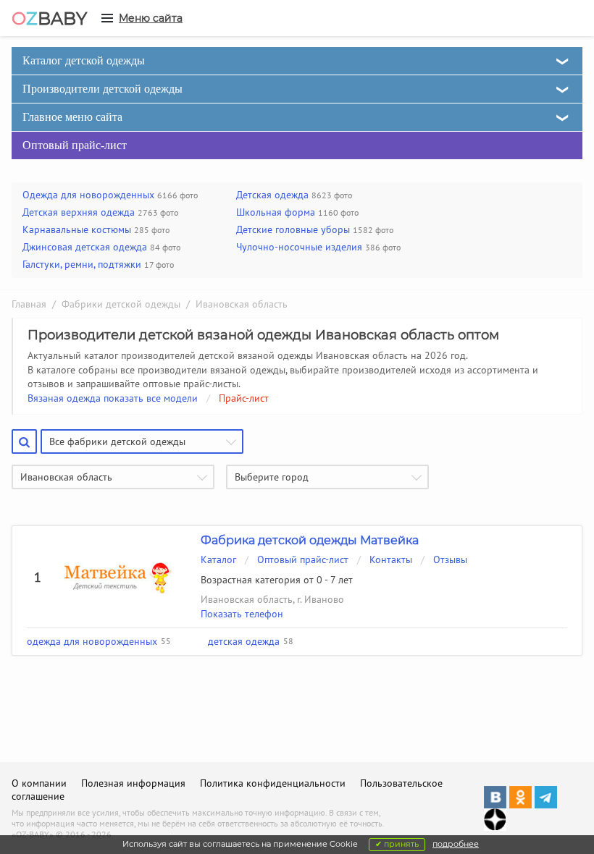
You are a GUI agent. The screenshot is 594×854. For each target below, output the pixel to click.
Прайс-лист (244, 398)
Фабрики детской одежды (121, 303)
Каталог (218, 559)
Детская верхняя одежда (78, 212)
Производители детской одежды (102, 89)
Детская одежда (272, 194)
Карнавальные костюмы (76, 229)
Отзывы (450, 559)
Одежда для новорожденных (88, 194)
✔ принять (397, 844)
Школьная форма (275, 212)
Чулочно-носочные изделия (299, 246)
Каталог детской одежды (83, 60)
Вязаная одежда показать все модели (113, 398)
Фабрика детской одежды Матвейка (310, 540)
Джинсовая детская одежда (84, 246)
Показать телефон (242, 613)
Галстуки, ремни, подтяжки (81, 264)
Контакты (390, 559)
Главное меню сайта (72, 117)
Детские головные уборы (293, 229)
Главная (29, 303)
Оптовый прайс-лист (74, 145)
